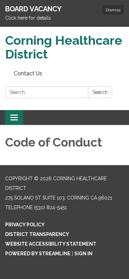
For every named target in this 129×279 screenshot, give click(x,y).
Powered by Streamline (38, 253)
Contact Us (28, 73)
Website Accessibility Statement (50, 244)
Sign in (83, 253)
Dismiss (113, 10)
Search (100, 92)
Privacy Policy (25, 224)
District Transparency (37, 234)
